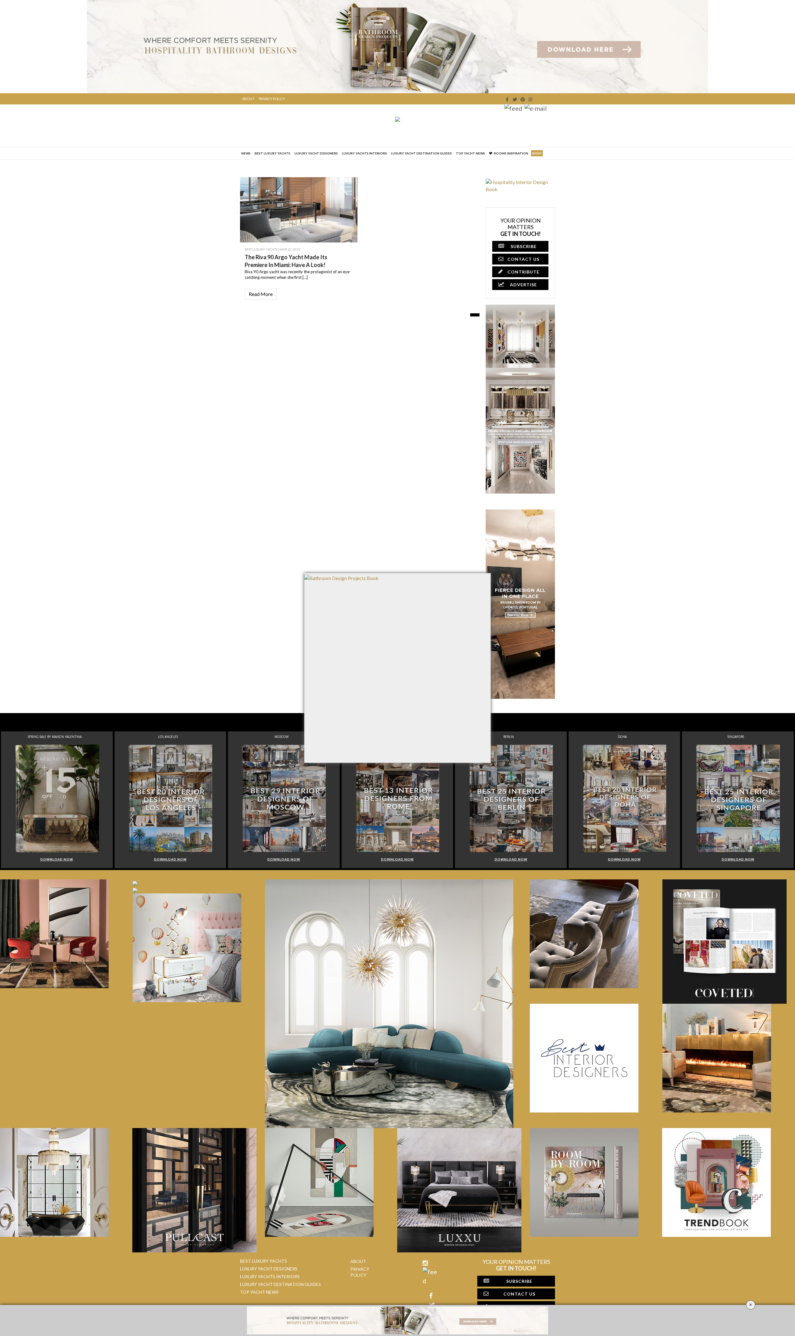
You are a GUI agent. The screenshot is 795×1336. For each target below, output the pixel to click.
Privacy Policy (272, 99)
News (246, 153)
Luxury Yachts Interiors (364, 153)
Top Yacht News (470, 153)
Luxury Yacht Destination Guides (421, 153)
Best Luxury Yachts (272, 153)
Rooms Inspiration (511, 153)
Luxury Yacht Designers (316, 153)
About (248, 99)
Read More (261, 294)
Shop (537, 153)
